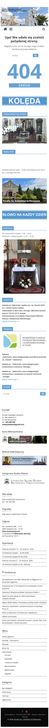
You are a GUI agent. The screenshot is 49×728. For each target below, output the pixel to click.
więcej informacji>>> (10, 379)
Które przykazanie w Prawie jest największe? (19, 612)
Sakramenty (7, 652)
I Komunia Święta (11, 662)
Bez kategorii (7, 688)
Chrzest (8, 655)
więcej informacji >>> (10, 321)
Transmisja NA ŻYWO (23, 714)
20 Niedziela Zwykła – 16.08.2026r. (15, 553)
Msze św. (5, 648)
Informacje (6, 692)
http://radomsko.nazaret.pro (13, 499)
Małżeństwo (9, 670)
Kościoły (25, 717)
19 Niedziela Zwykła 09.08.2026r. (15, 557)
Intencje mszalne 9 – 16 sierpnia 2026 (17, 560)
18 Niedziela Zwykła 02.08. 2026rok (16, 564)
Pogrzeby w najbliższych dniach (14, 514)
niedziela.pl (10, 572)
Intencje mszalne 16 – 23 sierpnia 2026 (18, 549)
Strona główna (8, 636)
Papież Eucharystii (9, 616)
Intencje (5, 696)
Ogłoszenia (6, 700)
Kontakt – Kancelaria (10, 640)
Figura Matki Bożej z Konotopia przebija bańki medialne (24, 602)
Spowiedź (8, 659)
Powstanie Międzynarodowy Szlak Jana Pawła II (20, 592)
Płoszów (5, 644)
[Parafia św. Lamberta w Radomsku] (24, 8)
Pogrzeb (8, 674)
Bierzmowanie (10, 666)
